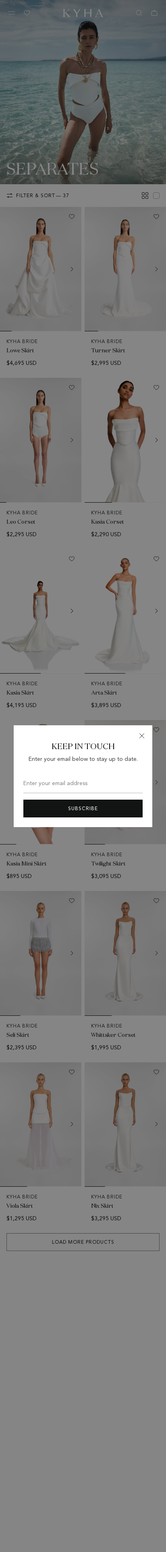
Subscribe (83, 808)
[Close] (142, 736)
